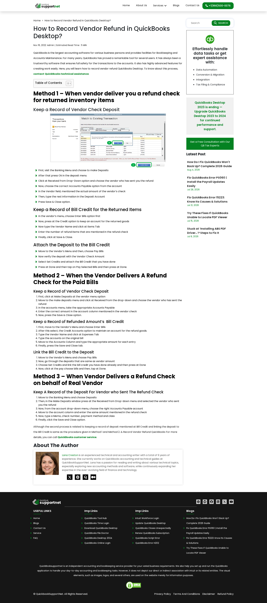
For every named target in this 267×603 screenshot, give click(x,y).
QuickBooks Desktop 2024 (98, 538)
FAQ (35, 538)
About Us (141, 5)
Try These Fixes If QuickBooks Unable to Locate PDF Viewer (207, 215)
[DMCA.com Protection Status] (133, 585)
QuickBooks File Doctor (96, 533)
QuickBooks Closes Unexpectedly (153, 528)
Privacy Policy (162, 594)
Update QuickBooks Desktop (150, 523)
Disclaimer (208, 594)
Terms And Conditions (186, 594)
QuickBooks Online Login (97, 543)
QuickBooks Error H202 (147, 543)
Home (126, 5)
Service (37, 533)
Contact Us (192, 5)
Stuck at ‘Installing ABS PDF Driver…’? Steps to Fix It (206, 231)
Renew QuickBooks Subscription (152, 533)
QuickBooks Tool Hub (95, 518)
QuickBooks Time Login (96, 523)
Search (223, 23)
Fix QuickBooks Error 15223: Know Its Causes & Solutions (207, 199)
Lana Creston (70, 455)
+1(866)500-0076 (219, 5)
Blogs (176, 5)
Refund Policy (225, 594)
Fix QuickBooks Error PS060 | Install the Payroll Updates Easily (207, 182)
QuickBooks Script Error (147, 538)
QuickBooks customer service (77, 437)
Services (158, 5)
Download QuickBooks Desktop (100, 528)
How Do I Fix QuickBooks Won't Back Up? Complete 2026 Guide (209, 164)
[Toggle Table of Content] (67, 83)
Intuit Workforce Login (147, 518)
